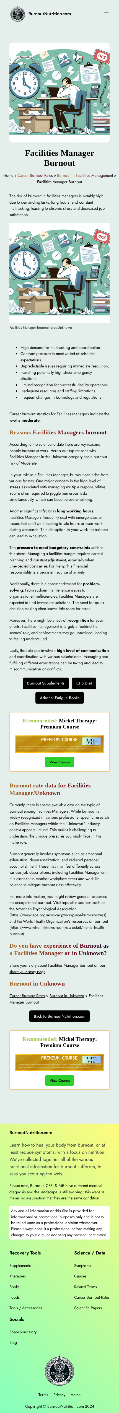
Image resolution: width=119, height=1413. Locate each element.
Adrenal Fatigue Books (59, 698)
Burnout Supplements (45, 683)
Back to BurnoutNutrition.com (59, 1016)
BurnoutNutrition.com (50, 13)
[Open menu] (106, 14)
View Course (60, 761)
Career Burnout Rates (35, 175)
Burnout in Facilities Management (85, 175)
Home (76, 1395)
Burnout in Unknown (67, 996)
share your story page (27, 971)
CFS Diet (84, 683)
